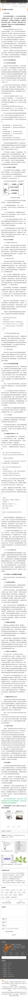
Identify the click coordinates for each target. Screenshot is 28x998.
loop (2, 894)
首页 (3, 3)
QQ (3, 928)
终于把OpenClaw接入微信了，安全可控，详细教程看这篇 (15, 875)
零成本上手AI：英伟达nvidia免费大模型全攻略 (12, 876)
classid (2, 897)
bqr (17, 890)
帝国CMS (21, 894)
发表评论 (15, 6)
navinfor (6, 892)
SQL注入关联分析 (18, 864)
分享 (19, 826)
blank (21, 890)
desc (15, 892)
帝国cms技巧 (14, 897)
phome (10, 894)
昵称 (4, 919)
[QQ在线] (11, 953)
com (25, 890)
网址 (3, 925)
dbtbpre (15, 894)
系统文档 (8, 897)
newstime (13, 890)
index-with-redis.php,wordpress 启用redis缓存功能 (13, 873)
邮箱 (4, 922)
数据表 (11, 892)
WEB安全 (14, 3)
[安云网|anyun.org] (17, 995)
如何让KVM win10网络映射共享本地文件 (11, 878)
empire (23, 892)
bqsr (2, 892)
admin (4, 837)
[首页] (26, 989)
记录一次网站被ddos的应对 (7, 851)
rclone (19, 892)
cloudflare (7, 890)
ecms (2, 890)
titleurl (6, 894)
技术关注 (8, 3)
